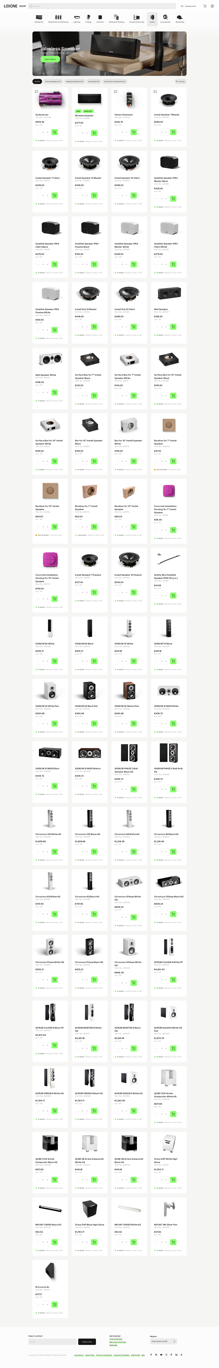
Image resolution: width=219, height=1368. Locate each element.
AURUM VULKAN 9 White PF (168, 962)
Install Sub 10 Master (86, 309)
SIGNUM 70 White (124, 643)
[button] (109, 53)
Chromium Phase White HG (49, 962)
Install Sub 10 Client (125, 309)
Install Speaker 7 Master (167, 114)
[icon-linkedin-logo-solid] (176, 1357)
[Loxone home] (10, 6)
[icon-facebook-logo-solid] (151, 1357)
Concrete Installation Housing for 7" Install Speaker (165, 509)
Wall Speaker (161, 309)
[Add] (54, 132)
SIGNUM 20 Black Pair (86, 706)
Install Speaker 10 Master (88, 178)
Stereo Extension (124, 114)
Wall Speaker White (45, 375)
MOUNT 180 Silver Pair (166, 1224)
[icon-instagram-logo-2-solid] (166, 1357)
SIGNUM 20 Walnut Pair (127, 706)
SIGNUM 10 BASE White (166, 706)
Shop (22, 6)
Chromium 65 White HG (47, 896)
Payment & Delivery (122, 1355)
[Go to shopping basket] (205, 6)
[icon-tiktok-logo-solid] (181, 1357)
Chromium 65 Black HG (87, 896)
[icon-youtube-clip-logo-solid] (161, 1357)
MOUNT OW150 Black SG (48, 1224)
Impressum (79, 1355)
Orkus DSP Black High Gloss (89, 1224)
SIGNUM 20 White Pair (47, 706)
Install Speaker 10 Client (127, 178)
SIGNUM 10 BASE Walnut (88, 768)
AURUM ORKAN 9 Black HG (89, 1093)
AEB (143, 1355)
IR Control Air (42, 1287)
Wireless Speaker (84, 115)
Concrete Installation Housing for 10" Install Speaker (47, 578)
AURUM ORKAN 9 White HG (49, 1093)
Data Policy (90, 1355)
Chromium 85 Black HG (166, 834)
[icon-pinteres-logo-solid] (171, 1357)
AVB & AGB (135, 1355)
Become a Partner (118, 1342)
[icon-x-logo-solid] (156, 1357)
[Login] (212, 6)
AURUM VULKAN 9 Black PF (49, 1028)
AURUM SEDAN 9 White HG (129, 1093)
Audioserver (42, 114)
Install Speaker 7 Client (47, 178)
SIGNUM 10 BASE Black (47, 768)
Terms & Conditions (104, 1355)
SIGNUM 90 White (44, 643)
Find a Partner (116, 1339)
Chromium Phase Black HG (89, 962)
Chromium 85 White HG (127, 834)
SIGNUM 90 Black (84, 643)
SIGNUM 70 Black (163, 643)
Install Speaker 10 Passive (128, 575)
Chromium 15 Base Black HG (169, 896)
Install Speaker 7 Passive (88, 575)
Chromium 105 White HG (48, 834)
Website (113, 1345)
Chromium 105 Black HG (87, 834)
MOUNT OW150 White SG (128, 1224)
